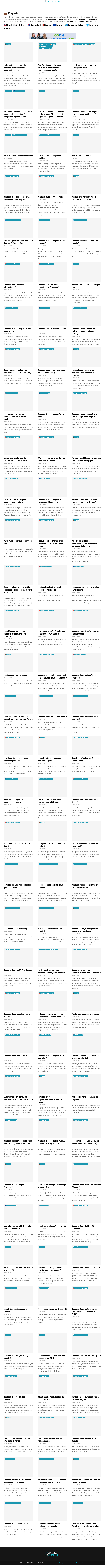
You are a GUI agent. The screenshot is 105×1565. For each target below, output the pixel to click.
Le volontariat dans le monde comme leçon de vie (16, 759)
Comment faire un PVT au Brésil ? (86, 1267)
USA (8, 25)
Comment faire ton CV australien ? (52, 716)
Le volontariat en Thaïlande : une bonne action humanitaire (51, 632)
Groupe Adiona (80, 1563)
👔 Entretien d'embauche (11, 176)
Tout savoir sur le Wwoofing (15, 929)
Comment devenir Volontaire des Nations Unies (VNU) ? (51, 371)
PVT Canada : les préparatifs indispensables (50, 1439)
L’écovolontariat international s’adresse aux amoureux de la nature (50, 543)
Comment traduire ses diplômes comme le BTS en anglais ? (17, 198)
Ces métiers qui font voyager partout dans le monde (84, 198)
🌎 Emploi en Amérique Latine (13, 220)
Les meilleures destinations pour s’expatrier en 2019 (52, 1356)
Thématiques (8, 90)
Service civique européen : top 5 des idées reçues (85, 1398)
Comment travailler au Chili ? (16, 1523)
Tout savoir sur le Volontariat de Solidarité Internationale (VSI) (85, 1142)
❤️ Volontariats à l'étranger (80, 44)
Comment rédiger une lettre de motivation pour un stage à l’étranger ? (85, 331)
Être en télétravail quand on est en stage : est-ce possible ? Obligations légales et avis (18, 114)
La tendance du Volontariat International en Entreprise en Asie (18, 1098)
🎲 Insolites (42, 134)
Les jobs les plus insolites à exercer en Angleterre (49, 588)
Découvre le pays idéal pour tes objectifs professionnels (85, 930)
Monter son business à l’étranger (86, 1014)
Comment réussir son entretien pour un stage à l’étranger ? (85, 415)
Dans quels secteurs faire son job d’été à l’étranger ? (86, 1481)
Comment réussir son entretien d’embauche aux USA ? (85, 886)
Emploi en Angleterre (46, 48)
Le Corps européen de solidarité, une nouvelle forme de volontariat (52, 1015)
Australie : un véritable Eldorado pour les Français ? (17, 1227)
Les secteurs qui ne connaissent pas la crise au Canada (51, 1524)
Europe (59, 25)
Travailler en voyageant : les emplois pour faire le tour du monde (50, 1099)
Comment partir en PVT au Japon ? (86, 1355)
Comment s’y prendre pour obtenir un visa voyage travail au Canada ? (52, 676)
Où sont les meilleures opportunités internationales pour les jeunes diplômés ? (86, 543)
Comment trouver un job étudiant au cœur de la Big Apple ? (51, 1142)
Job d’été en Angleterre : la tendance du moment (15, 800)
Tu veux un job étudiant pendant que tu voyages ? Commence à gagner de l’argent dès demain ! (51, 114)
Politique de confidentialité (67, 1563)
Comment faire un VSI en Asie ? (51, 197)
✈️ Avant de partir (43, 44)
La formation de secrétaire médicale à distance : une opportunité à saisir (15, 67)
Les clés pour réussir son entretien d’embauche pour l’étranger (15, 634)
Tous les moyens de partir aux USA (52, 1309)
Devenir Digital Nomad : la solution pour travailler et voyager (86, 459)
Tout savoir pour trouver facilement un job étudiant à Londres (15, 416)
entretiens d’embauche (79, 21)
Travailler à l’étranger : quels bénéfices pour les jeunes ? (50, 1268)
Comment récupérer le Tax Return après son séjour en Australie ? (18, 1142)
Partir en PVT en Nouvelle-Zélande (18, 155)
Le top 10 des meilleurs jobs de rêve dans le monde (17, 1439)
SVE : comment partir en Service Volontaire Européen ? (51, 459)
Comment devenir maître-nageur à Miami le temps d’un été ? (18, 1481)
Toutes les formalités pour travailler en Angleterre (15, 500)
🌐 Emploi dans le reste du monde (48, 864)
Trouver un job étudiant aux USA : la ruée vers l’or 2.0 (86, 1056)
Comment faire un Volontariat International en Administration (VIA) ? (85, 1311)
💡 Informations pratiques (46, 46)
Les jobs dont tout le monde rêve (17, 675)
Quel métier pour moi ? (81, 155)
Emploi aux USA (78, 1034)
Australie (35, 25)
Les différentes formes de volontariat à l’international (15, 459)
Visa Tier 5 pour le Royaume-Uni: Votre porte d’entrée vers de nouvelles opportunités (51, 67)
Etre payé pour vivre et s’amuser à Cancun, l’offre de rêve (18, 241)
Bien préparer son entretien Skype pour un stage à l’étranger (52, 800)
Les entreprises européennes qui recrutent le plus (52, 759)
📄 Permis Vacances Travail (19, 134)
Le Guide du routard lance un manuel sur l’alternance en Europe (18, 717)
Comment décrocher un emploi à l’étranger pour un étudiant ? (85, 112)
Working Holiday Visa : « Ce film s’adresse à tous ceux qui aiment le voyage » (18, 590)
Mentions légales (53, 1563)
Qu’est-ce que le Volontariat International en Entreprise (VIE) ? (18, 371)
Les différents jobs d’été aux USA (52, 1226)
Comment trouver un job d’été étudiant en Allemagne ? (50, 500)
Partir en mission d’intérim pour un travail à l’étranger (18, 1268)
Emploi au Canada (11, 1288)
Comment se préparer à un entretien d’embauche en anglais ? (86, 971)
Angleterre (20, 25)
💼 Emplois (8, 44)
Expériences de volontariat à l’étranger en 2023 (84, 66)
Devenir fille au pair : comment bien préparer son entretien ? (84, 500)
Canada (47, 25)
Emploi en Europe (19, 90)
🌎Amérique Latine (74, 25)
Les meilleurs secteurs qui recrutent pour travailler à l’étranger (83, 372)
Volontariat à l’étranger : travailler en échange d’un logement (52, 1481)
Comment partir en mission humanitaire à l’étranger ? (49, 285)
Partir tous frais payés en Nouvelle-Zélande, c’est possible (51, 971)
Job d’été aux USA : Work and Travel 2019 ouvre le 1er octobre (85, 1524)
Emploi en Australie (45, 1034)
